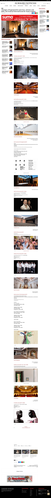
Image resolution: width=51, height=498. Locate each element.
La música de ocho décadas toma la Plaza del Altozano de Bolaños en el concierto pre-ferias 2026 (5, 42)
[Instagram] (46, 3)
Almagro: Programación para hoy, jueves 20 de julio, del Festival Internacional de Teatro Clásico (33, 456)
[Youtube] (47, 3)
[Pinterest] (35, 13)
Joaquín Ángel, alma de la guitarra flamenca (5, 46)
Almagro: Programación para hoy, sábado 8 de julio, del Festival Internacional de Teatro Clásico (17, 456)
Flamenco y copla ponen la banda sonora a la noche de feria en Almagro (5, 68)
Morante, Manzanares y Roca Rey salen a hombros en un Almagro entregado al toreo (5, 59)
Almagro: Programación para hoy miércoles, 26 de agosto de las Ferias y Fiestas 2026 (5, 63)
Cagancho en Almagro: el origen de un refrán (42, 493)
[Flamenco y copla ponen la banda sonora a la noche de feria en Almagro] (11, 68)
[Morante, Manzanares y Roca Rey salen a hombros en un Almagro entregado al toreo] (11, 59)
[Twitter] (45, 3)
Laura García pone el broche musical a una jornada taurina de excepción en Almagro (5, 55)
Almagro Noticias (19, 471)
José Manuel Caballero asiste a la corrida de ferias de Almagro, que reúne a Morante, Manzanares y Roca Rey (5, 50)
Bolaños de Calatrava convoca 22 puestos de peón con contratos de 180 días (43, 16)
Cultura (2, 8)
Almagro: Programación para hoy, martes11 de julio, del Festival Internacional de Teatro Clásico (25, 456)
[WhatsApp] (37, 13)
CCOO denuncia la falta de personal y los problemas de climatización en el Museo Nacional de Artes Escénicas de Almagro (43, 21)
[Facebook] (43, 3)
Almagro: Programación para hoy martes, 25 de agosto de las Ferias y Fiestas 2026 (5, 72)
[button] (49, 3)
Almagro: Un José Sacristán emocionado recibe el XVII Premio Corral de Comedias (19, 466)
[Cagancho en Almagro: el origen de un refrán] (48, 494)
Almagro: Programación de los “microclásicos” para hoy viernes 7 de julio (32, 466)
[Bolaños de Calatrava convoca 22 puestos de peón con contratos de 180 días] (48, 16)
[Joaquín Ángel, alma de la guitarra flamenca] (11, 47)
